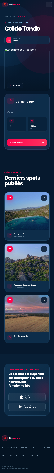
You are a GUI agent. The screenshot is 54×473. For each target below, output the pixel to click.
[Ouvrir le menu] (49, 4)
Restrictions (14, 455)
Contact (24, 455)
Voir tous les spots (17, 142)
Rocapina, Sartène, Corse (25, 285)
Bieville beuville (21, 336)
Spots (4, 455)
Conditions (34, 455)
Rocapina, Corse (21, 234)
